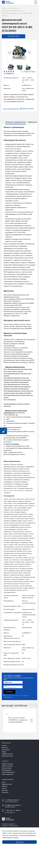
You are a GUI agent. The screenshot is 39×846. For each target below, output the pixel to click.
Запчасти (5, 747)
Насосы (4, 745)
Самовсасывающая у (10, 404)
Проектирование (7, 774)
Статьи (4, 788)
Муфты (4, 751)
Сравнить (9, 73)
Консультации (7, 767)
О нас (4, 782)
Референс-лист (7, 784)
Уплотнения (6, 749)
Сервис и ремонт (7, 765)
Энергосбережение (8, 772)
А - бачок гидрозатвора (11, 444)
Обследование (7, 770)
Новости (5, 786)
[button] (9, 52)
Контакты (5, 792)
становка (20, 404)
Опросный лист (13, 36)
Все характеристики (11, 108)
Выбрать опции (28, 108)
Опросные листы (7, 755)
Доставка (5, 790)
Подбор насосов (7, 753)
